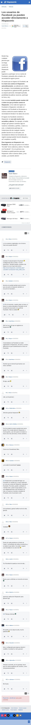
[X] (14, 715)
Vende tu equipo (22, 708)
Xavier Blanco (5, 26)
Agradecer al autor (15, 188)
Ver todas (25, 198)
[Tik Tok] (8, 715)
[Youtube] (5, 715)
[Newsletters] (20, 715)
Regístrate (6, 698)
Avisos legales (13, 709)
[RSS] (17, 715)
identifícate (13, 698)
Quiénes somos (5, 709)
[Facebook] (11, 715)
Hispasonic (7, 162)
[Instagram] (2, 715)
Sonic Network (14, 708)
